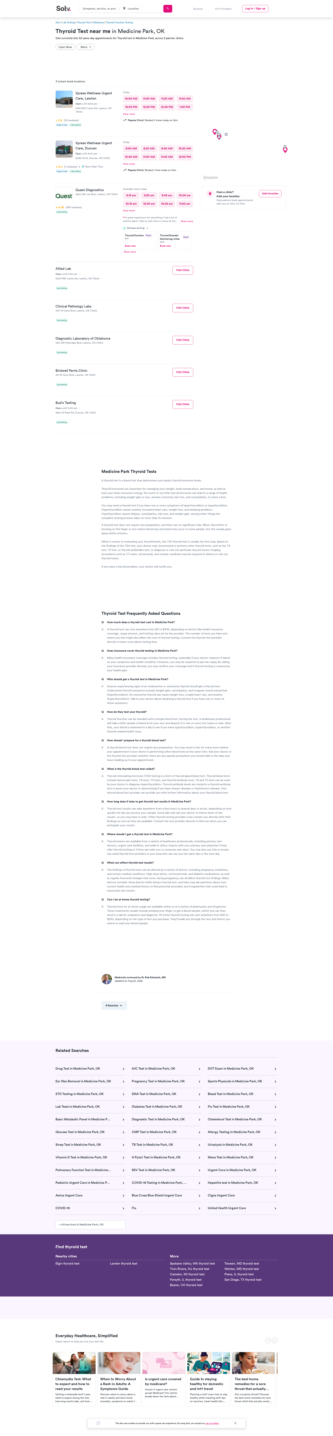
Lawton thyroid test (123, 1263)
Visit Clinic (183, 270)
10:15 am (131, 204)
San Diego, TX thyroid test (242, 1280)
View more (129, 114)
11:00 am (184, 204)
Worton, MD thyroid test (241, 1269)
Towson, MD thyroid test (241, 1263)
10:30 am (149, 204)
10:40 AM (131, 157)
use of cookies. (212, 1423)
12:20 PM (149, 107)
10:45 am (167, 204)
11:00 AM (149, 98)
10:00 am (185, 195)
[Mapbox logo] (210, 178)
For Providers (223, 8)
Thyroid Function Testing (119, 22)
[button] (215, 132)
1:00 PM (185, 107)
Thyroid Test (84, 22)
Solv (58, 22)
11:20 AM (167, 98)
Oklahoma (98, 22)
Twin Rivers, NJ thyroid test (189, 1269)
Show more (187, 221)
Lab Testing (68, 22)
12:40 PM (167, 107)
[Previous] (268, 1340)
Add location (270, 193)
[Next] (275, 1340)
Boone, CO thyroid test (186, 1285)
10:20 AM (185, 148)
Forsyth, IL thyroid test (186, 1280)
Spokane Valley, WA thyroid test (192, 1263)
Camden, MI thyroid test (187, 1274)
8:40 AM (167, 148)
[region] (245, 128)
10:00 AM (131, 98)
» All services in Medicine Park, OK (81, 1224)
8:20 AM (149, 148)
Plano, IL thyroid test (239, 1274)
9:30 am (149, 195)
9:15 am (131, 195)
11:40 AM (185, 98)
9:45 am (167, 195)
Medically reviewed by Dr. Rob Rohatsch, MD (140, 977)
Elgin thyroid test (67, 1263)
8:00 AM (131, 148)
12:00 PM (131, 107)
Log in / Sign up (255, 8)
